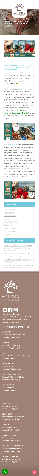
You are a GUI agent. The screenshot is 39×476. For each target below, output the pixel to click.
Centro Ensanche (9, 213)
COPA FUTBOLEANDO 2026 (12, 256)
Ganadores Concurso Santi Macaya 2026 (16, 253)
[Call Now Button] (5, 471)
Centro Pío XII (8, 225)
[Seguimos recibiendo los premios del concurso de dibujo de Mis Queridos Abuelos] (19, 48)
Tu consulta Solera (9, 234)
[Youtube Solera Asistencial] (16, 311)
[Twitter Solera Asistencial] (5, 311)
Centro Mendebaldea (10, 222)
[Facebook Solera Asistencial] (10, 311)
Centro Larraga (8, 219)
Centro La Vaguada (10, 216)
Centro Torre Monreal (10, 228)
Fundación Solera (9, 231)
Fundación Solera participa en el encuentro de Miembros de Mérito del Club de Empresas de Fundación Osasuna (18, 248)
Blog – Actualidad (9, 209)
